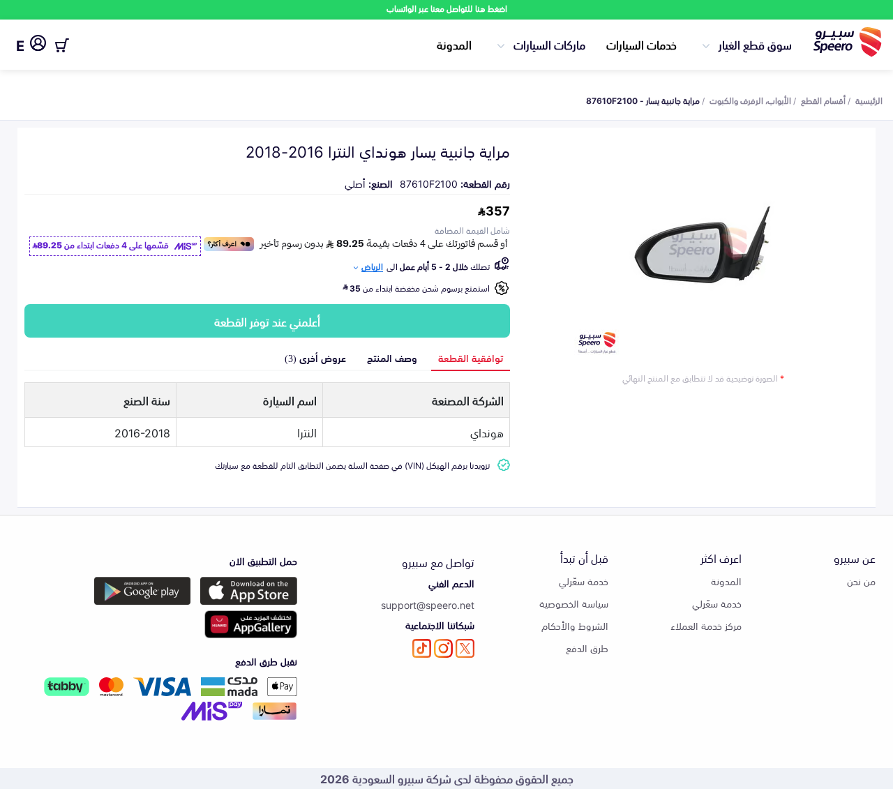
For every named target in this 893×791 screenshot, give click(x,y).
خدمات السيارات (641, 44)
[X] (465, 648)
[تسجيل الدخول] (38, 45)
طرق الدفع (587, 647)
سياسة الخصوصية (573, 603)
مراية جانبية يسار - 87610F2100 (643, 99)
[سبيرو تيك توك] (421, 648)
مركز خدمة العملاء (706, 625)
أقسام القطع (823, 99)
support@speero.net (427, 604)
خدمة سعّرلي (717, 603)
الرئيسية (869, 99)
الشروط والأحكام (574, 625)
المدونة (454, 44)
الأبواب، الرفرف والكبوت (750, 99)
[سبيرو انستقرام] (443, 648)
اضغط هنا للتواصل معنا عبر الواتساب (447, 8)
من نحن (861, 580)
